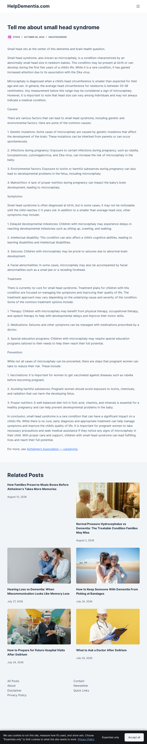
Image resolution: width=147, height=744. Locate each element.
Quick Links (81, 690)
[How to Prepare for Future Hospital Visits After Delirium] (39, 626)
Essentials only (110, 737)
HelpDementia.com (28, 6)
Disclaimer (14, 690)
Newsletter (81, 685)
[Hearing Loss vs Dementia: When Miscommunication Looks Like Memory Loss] (39, 565)
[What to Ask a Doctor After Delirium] (108, 626)
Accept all (134, 737)
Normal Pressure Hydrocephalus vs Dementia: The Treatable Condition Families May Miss (107, 528)
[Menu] (138, 6)
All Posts (13, 681)
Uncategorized (57, 37)
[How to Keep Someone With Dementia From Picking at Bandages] (108, 565)
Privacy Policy (17, 695)
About (11, 685)
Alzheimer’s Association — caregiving (52, 449)
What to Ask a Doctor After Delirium (101, 650)
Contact (79, 681)
